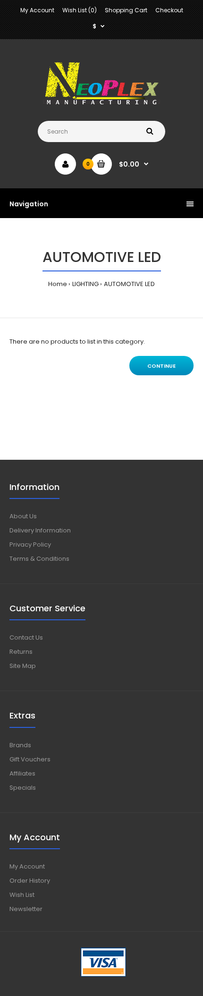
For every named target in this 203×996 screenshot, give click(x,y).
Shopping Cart (126, 10)
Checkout (169, 10)
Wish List (21, 894)
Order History (29, 880)
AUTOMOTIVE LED (129, 283)
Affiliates (22, 773)
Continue (161, 366)
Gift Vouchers (30, 759)
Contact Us (26, 637)
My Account (37, 10)
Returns (21, 651)
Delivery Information (40, 530)
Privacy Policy (30, 544)
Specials (22, 787)
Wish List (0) (79, 10)
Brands (20, 745)
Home (57, 283)
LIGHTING (85, 283)
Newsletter (25, 908)
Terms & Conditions (39, 558)
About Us (23, 516)
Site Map (22, 665)
